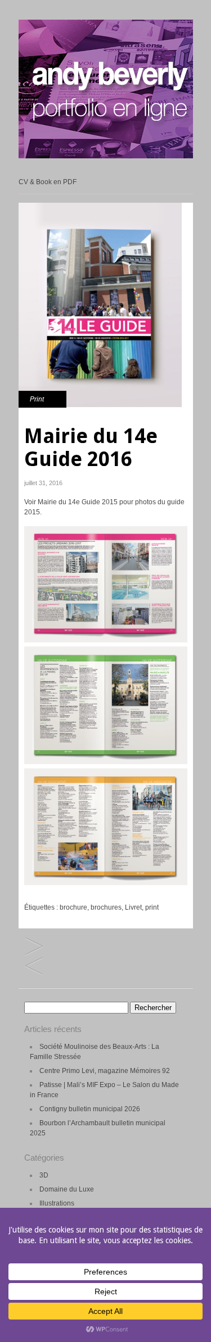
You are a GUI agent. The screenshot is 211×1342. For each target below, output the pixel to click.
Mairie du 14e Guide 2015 (78, 502)
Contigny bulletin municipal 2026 (89, 1109)
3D (43, 1175)
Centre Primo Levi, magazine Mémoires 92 (104, 1071)
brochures (106, 907)
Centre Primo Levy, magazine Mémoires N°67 (34, 966)
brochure (73, 907)
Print (37, 399)
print (152, 907)
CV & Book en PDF (48, 182)
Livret (133, 907)
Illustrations (56, 1203)
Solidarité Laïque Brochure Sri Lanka (34, 947)
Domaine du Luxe (66, 1189)
